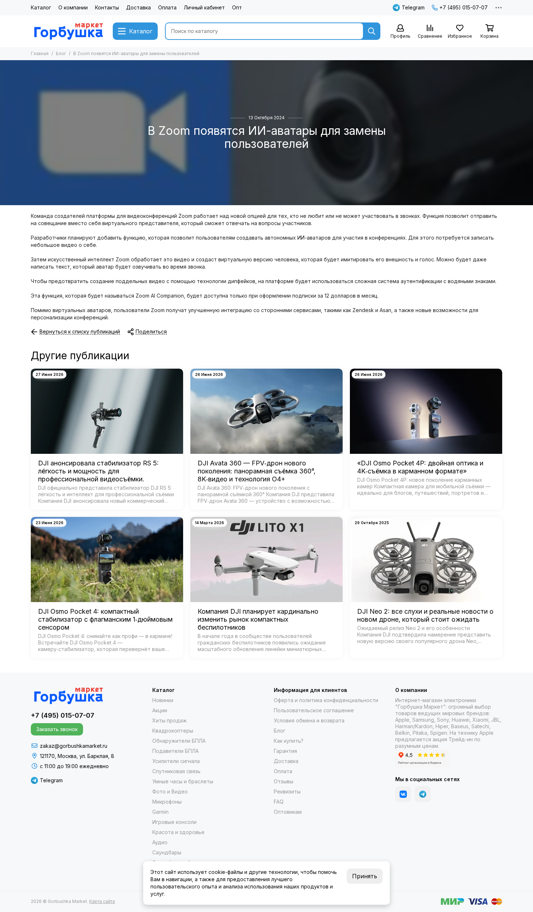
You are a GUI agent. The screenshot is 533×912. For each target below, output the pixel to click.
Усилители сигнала (176, 761)
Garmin (160, 812)
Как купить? (288, 741)
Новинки (162, 700)
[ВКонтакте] (403, 794)
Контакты (107, 7)
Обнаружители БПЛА (179, 741)
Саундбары (166, 852)
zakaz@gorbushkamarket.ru (73, 746)
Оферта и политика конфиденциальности (326, 700)
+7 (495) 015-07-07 (463, 7)
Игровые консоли (174, 822)
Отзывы (283, 781)
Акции (159, 710)
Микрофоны (167, 802)
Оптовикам (288, 812)
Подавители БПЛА (175, 751)
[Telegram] (423, 794)
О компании (73, 7)
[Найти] (371, 31)
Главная (40, 53)
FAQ (279, 802)
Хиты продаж (169, 720)
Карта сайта (102, 901)
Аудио (160, 842)
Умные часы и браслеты (182, 781)
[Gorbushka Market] (68, 31)
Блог (61, 53)
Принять (364, 876)
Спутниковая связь (176, 771)
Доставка (138, 7)
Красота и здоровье (178, 832)
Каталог (41, 7)
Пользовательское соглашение (314, 710)
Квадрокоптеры (172, 730)
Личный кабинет (204, 7)
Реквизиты (287, 791)
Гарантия (285, 751)
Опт (237, 7)
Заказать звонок (57, 729)
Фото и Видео (170, 791)
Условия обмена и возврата (309, 720)
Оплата (167, 7)
